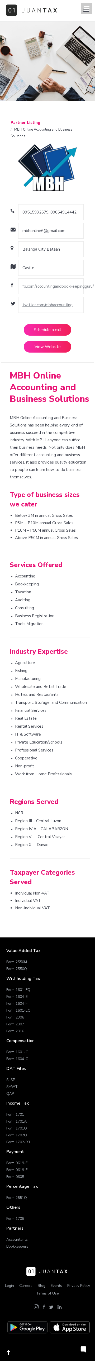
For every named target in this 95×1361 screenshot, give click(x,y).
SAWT (12, 1086)
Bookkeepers (17, 1246)
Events (56, 1285)
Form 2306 (15, 1017)
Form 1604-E (17, 996)
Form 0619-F (16, 1169)
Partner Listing (25, 122)
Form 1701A (16, 1121)
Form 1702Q (16, 1135)
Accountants (17, 1239)
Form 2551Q (16, 1197)
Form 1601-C (17, 1052)
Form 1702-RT (18, 1142)
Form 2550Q (16, 968)
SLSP (10, 1079)
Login (9, 1285)
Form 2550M (16, 961)
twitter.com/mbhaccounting (47, 305)
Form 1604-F (16, 1003)
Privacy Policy (78, 1285)
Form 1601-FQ (18, 989)
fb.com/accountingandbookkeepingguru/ (58, 286)
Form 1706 (15, 1218)
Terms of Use (47, 1293)
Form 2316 (15, 1031)
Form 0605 (15, 1176)
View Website (48, 346)
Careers (25, 1285)
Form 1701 (15, 1114)
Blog (41, 1285)
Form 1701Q (16, 1128)
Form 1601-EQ (18, 1010)
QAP (10, 1093)
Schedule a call (47, 329)
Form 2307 (15, 1024)
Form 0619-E (17, 1163)
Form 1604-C (17, 1058)
